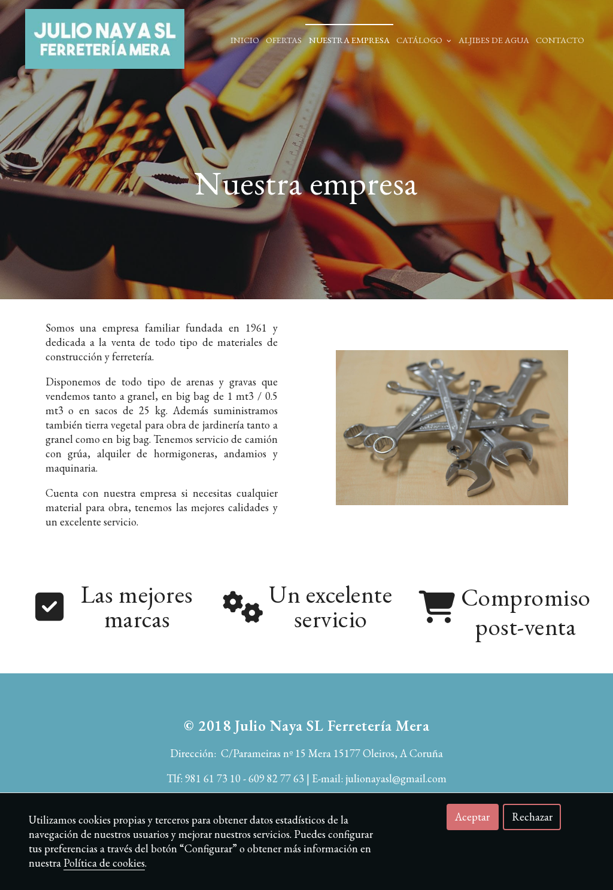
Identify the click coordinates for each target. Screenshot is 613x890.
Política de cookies (104, 863)
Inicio (244, 39)
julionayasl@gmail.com (396, 778)
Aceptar (472, 817)
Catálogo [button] (420, 39)
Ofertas (284, 39)
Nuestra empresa (349, 39)
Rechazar (532, 817)
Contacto (560, 39)
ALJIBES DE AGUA (494, 39)
